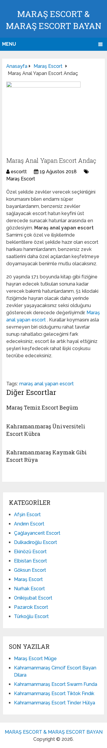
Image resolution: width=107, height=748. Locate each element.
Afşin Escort (27, 514)
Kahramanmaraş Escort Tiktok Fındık (54, 693)
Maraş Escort (20, 179)
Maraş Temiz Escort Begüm (42, 407)
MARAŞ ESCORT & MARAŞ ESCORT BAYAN (54, 732)
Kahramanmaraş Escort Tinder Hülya (54, 703)
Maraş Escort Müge (35, 658)
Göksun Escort (30, 570)
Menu (9, 44)
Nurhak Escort (29, 588)
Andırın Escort (29, 524)
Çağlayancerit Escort (37, 533)
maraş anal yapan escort (46, 384)
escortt (19, 171)
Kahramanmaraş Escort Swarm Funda (55, 684)
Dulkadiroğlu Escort (35, 542)
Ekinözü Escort (30, 551)
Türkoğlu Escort (31, 616)
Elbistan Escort (30, 561)
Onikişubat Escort (33, 598)
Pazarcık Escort (31, 607)
